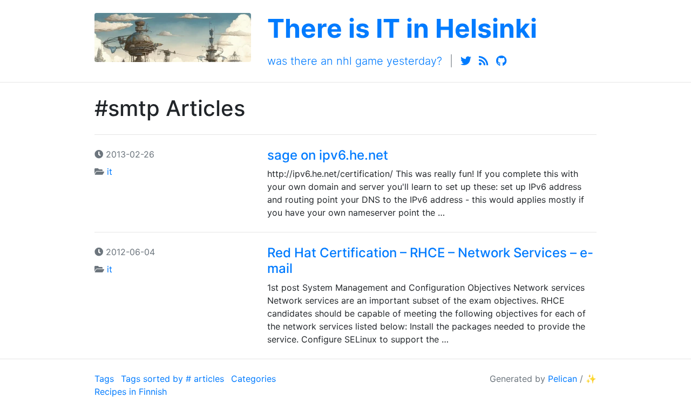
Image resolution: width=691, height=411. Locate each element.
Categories (253, 378)
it (109, 171)
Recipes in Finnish (130, 391)
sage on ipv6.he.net (327, 155)
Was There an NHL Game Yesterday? (354, 60)
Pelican (562, 378)
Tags (104, 378)
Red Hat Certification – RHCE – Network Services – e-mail (430, 260)
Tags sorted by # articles (172, 378)
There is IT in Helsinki (402, 28)
